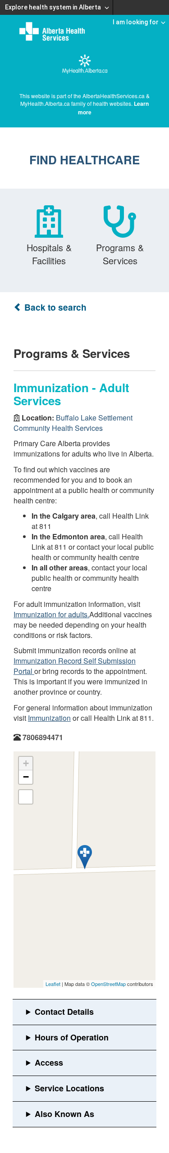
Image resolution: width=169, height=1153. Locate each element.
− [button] (26, 776)
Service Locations (69, 1088)
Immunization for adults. (51, 614)
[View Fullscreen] (25, 797)
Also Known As (64, 1114)
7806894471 (43, 737)
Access (49, 1062)
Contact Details (64, 1011)
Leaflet (53, 983)
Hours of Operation (72, 1037)
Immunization (49, 718)
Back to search (54, 307)
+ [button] (26, 763)
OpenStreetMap (108, 983)
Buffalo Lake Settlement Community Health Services (73, 422)
